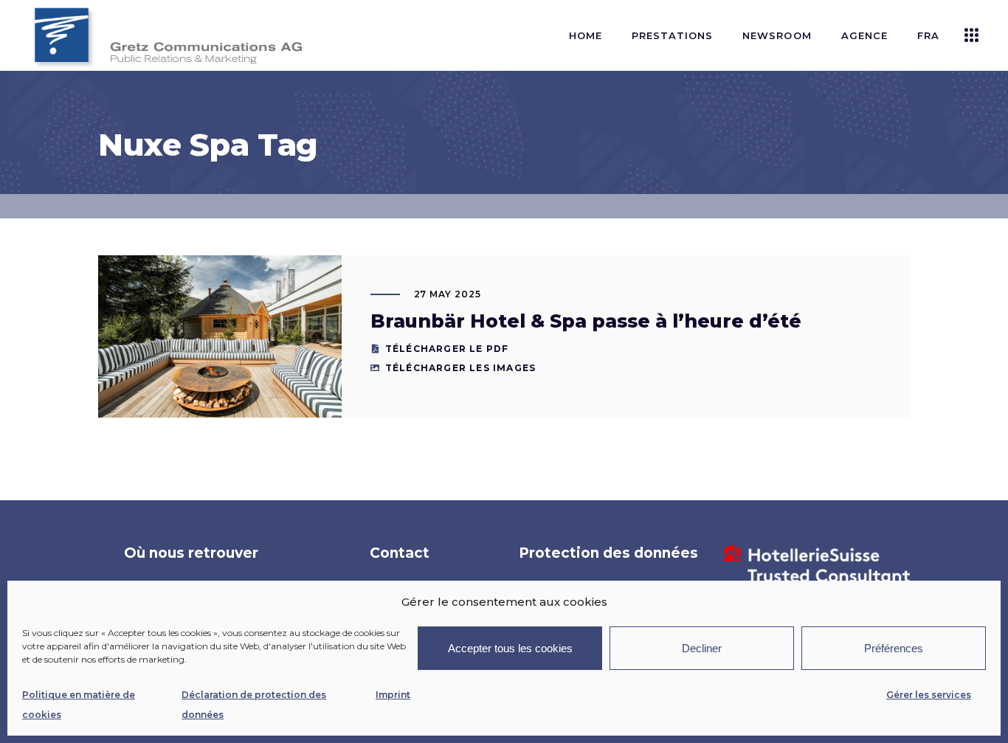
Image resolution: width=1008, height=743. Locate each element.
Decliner (702, 648)
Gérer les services (928, 694)
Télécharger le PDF (447, 348)
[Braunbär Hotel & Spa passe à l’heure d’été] (220, 336)
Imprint (393, 694)
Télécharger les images (460, 367)
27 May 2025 (448, 294)
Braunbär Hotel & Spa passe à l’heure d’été (585, 321)
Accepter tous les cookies (510, 648)
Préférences (893, 648)
